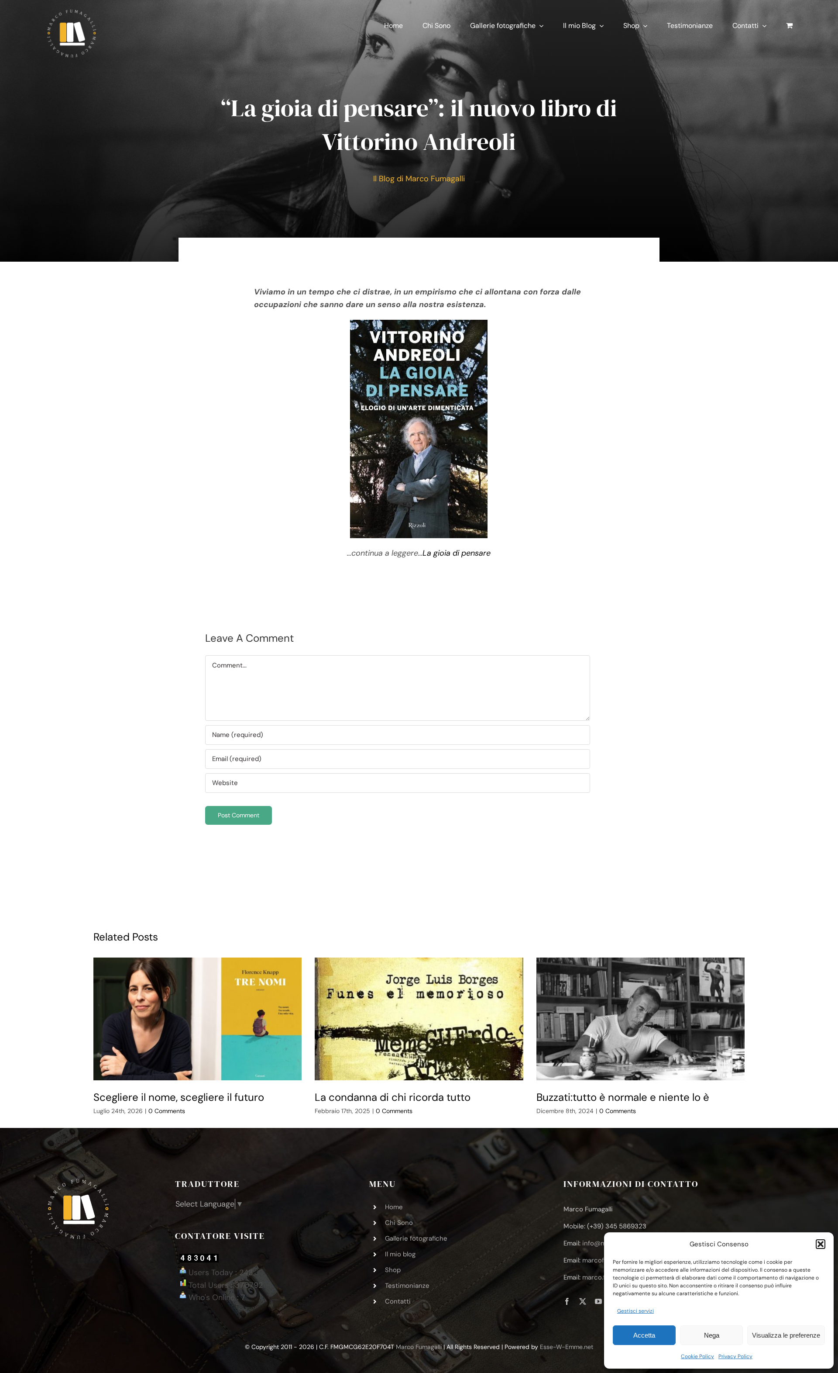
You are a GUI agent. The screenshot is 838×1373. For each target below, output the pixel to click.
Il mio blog (400, 1254)
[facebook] (566, 1301)
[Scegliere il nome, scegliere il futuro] (197, 1019)
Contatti (398, 1301)
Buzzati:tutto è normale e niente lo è (622, 1097)
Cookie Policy (697, 1356)
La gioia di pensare (456, 553)
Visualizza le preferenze (786, 1335)
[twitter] (582, 1301)
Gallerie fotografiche (416, 1238)
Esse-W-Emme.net (566, 1347)
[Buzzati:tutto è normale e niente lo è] (640, 1019)
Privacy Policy (735, 1356)
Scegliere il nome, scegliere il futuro (178, 1097)
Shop (393, 1270)
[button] (820, 1244)
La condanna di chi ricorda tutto (393, 1097)
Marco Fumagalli (419, 1347)
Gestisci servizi (635, 1310)
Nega (711, 1335)
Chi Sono (399, 1222)
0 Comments (166, 1111)
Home (394, 1207)
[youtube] (598, 1301)
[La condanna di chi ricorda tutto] (419, 1019)
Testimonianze (407, 1285)
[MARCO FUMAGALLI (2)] (71, 12)
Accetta (644, 1335)
